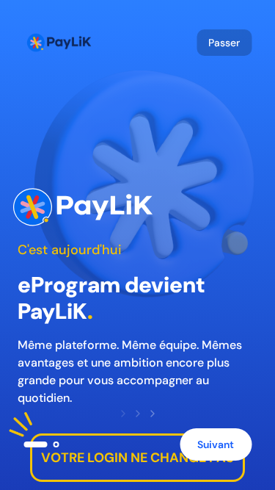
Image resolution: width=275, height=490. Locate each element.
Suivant (215, 444)
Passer (224, 42)
